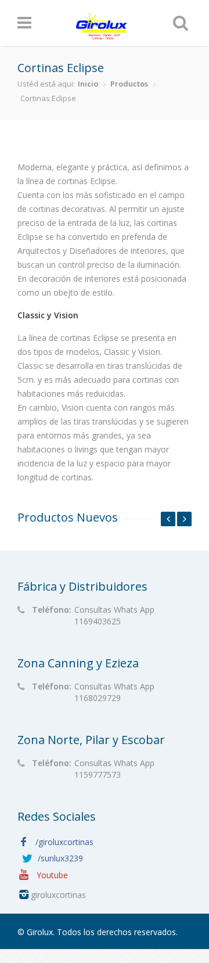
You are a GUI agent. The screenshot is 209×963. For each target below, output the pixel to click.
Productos (129, 83)
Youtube (51, 875)
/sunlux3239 (60, 858)
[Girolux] (102, 36)
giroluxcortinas (57, 894)
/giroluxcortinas (64, 841)
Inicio (88, 83)
